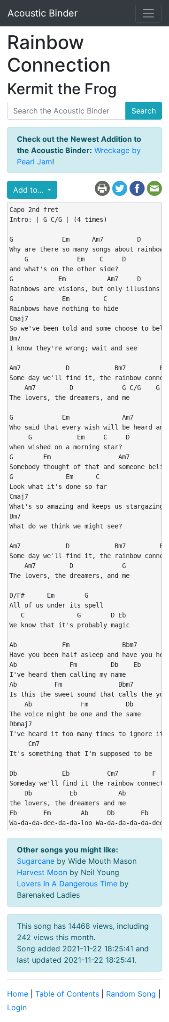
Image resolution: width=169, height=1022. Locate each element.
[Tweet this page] (119, 188)
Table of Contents (67, 993)
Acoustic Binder (42, 13)
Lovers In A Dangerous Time (67, 883)
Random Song (131, 993)
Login (17, 1007)
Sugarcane (35, 861)
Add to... (29, 190)
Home (17, 993)
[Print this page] (102, 188)
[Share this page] (137, 188)
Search (143, 110)
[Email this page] (154, 188)
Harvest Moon (42, 872)
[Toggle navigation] (148, 13)
